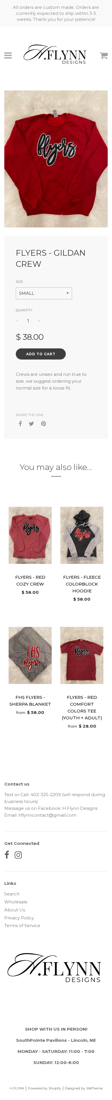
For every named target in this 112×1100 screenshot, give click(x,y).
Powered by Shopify (44, 1088)
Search (12, 894)
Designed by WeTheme (84, 1088)
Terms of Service (22, 925)
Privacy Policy (19, 918)
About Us (14, 910)
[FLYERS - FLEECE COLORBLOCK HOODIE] (81, 535)
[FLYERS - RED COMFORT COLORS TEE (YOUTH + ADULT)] (81, 655)
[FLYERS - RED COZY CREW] (30, 535)
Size (19, 282)
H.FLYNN (17, 1088)
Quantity (24, 310)
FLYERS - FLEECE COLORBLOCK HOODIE (82, 584)
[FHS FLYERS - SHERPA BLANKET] (30, 655)
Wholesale (16, 902)
